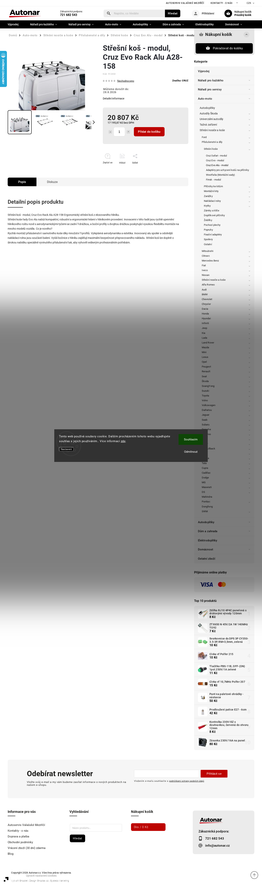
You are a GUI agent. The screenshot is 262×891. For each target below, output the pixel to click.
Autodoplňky (207, 107)
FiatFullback (208, 448)
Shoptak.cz (43, 880)
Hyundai (206, 318)
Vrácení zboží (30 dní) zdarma (26, 848)
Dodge (205, 477)
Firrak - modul (213, 179)
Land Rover (208, 342)
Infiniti (205, 323)
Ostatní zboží (206, 558)
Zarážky (208, 196)
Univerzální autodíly (211, 119)
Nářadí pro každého (210, 80)
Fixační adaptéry (213, 234)
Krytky (207, 205)
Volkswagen (208, 405)
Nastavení (66, 449)
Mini (204, 352)
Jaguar (205, 414)
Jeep (204, 328)
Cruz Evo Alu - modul (217, 165)
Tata (204, 463)
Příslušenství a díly (212, 142)
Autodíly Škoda (209, 113)
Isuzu (205, 439)
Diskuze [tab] (52, 182)
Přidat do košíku (149, 131)
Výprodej (203, 71)
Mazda (205, 347)
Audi (204, 289)
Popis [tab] (22, 182)
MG (204, 482)
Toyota (205, 395)
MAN (204, 453)
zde (123, 441)
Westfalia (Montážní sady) (220, 174)
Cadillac (206, 472)
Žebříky (208, 220)
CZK (249, 3)
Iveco (205, 270)
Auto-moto (205, 98)
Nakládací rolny (212, 200)
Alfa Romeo (208, 284)
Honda (205, 313)
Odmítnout (191, 451)
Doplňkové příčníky (214, 215)
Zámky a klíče (211, 210)
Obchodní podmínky (20, 842)
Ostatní (208, 244)
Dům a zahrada (207, 531)
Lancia (205, 458)
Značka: (180, 80)
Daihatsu (207, 410)
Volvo (205, 400)
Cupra (205, 468)
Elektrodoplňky (207, 540)
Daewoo (206, 434)
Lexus (205, 357)
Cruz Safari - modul (216, 155)
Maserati (207, 487)
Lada (204, 337)
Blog (10, 853)
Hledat (173, 13)
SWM (205, 511)
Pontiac (206, 501)
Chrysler (206, 304)
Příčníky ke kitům (213, 186)
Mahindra (207, 496)
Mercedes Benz (210, 260)
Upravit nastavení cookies (41, 875)
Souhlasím (191, 439)
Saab (204, 419)
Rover (205, 443)
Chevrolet (207, 299)
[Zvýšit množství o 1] (128, 132)
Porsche (206, 429)
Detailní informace (113, 98)
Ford (204, 137)
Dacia (205, 308)
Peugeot (206, 366)
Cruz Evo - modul (215, 160)
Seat (204, 376)
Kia (203, 333)
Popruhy (208, 229)
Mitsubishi (207, 251)
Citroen (206, 255)
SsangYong (208, 386)
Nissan (206, 275)
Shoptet (24, 880)
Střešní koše (211, 148)
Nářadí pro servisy (210, 89)
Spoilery (208, 239)
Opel (204, 361)
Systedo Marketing (59, 880)
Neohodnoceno (125, 81)
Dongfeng (207, 506)
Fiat (204, 265)
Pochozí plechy (212, 224)
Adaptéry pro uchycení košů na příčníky (227, 170)
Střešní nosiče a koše (212, 130)
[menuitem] (16, 24)
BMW (205, 294)
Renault (206, 371)
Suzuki (205, 390)
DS (203, 492)
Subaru (206, 424)
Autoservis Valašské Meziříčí (185, 3)
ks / (141, 827)
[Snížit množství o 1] (110, 132)
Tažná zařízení (208, 124)
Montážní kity (211, 191)
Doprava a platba (18, 836)
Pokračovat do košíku (228, 48)
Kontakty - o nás (221, 3)
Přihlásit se (214, 773)
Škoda (205, 381)
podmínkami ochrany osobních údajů (186, 781)
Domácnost (205, 549)
